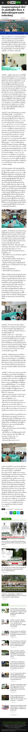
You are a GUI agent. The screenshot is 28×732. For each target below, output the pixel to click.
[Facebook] (11, 512)
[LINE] (14, 512)
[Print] (21, 512)
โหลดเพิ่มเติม (13, 715)
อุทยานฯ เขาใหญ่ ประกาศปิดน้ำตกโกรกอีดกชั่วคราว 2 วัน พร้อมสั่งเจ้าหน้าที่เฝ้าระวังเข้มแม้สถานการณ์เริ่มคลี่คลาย (14, 543)
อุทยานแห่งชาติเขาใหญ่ (18, 509)
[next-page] (5, 602)
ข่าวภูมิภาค (4, 538)
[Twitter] (18, 512)
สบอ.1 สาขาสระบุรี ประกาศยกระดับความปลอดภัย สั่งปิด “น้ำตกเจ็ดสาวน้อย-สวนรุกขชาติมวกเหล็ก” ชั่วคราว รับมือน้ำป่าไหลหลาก (14, 569)
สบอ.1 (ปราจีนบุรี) (9, 509)
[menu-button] (3, 3)
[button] (26, 2)
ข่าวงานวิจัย (4, 565)
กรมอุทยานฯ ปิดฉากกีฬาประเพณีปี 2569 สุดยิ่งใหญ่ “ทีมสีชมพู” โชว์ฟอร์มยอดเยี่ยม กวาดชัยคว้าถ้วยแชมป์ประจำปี (18, 708)
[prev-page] (3, 602)
